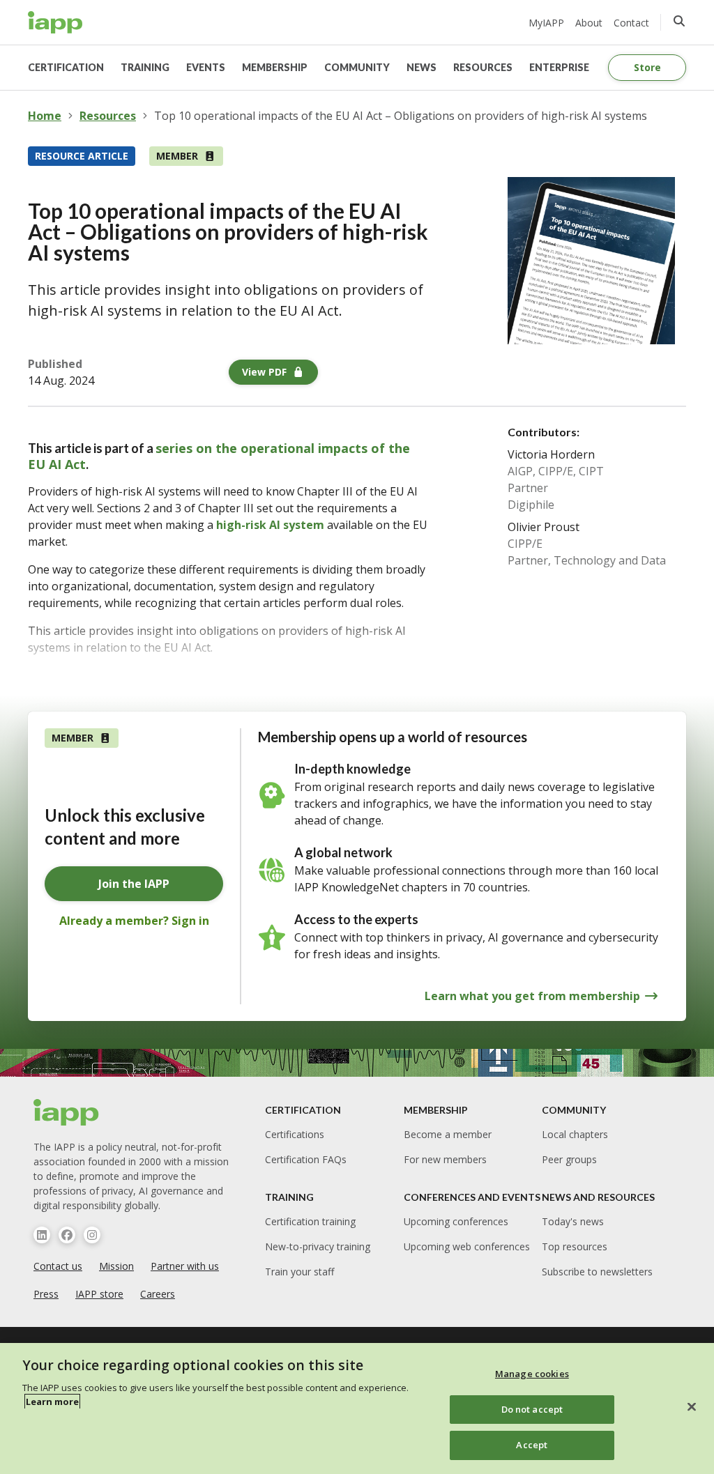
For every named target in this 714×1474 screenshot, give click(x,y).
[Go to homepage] (55, 22)
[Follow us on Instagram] (92, 1235)
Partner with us (185, 1266)
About (588, 22)
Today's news (573, 1221)
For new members (445, 1159)
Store (647, 67)
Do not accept (532, 1409)
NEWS (421, 67)
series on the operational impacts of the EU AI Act (219, 456)
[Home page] (66, 1112)
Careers (157, 1293)
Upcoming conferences (456, 1221)
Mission (116, 1266)
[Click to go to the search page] (679, 20)
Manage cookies (532, 1373)
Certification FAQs (306, 1159)
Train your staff (299, 1271)
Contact (631, 22)
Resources (107, 115)
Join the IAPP (133, 883)
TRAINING (145, 67)
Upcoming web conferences (467, 1246)
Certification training (310, 1221)
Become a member (448, 1134)
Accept (531, 1444)
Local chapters (575, 1134)
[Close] (691, 1407)
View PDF (264, 371)
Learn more (52, 1401)
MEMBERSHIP (274, 67)
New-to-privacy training (317, 1246)
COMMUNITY (357, 67)
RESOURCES (482, 67)
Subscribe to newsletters (597, 1271)
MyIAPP (546, 22)
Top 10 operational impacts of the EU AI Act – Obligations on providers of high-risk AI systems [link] (400, 115)
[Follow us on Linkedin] (42, 1235)
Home (44, 115)
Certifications (294, 1134)
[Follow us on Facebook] (67, 1235)
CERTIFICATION (66, 67)
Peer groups (569, 1159)
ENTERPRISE (559, 67)
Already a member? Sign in (134, 920)
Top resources (574, 1246)
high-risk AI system (270, 524)
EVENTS (205, 67)
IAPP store (99, 1293)
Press (46, 1293)
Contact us (57, 1266)
